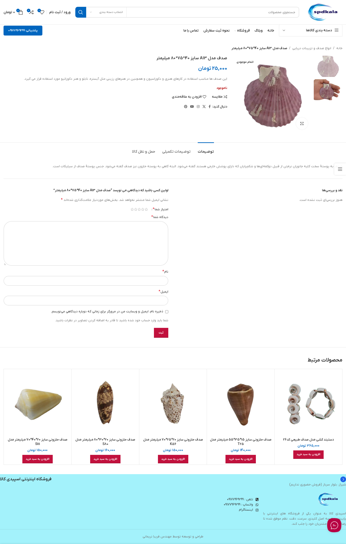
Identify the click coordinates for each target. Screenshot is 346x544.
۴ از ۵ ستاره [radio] (135, 209)
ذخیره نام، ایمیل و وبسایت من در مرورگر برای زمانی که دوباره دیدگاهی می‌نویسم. (107, 311)
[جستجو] (80, 12)
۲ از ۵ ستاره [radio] (143, 209)
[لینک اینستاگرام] (198, 106)
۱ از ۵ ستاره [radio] (146, 209)
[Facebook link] (209, 106)
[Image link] (328, 499)
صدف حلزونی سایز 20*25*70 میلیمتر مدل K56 (173, 442)
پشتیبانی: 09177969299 (23, 30)
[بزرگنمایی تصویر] (302, 123)
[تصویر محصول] (308, 402)
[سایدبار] (340, 169)
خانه (339, 48)
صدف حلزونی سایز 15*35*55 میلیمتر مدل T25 (240, 442)
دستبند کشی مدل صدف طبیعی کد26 (308, 439)
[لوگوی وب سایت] (323, 12)
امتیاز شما (160, 209)
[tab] (206, 149)
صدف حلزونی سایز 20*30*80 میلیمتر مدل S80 (105, 442)
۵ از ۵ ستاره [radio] (132, 209)
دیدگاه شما (159, 217)
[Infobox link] (173, 479)
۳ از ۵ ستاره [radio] (139, 209)
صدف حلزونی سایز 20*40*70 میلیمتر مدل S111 (37, 442)
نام (165, 271)
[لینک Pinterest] (186, 106)
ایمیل (163, 291)
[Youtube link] (192, 106)
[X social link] (204, 106)
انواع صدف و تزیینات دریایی (311, 48)
